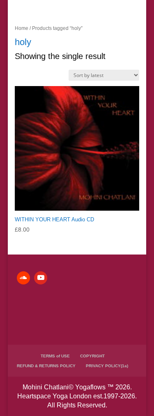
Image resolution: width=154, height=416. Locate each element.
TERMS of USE (55, 356)
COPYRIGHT (92, 356)
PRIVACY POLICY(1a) (107, 366)
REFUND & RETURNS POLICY (46, 366)
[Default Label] (23, 277)
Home (21, 28)
